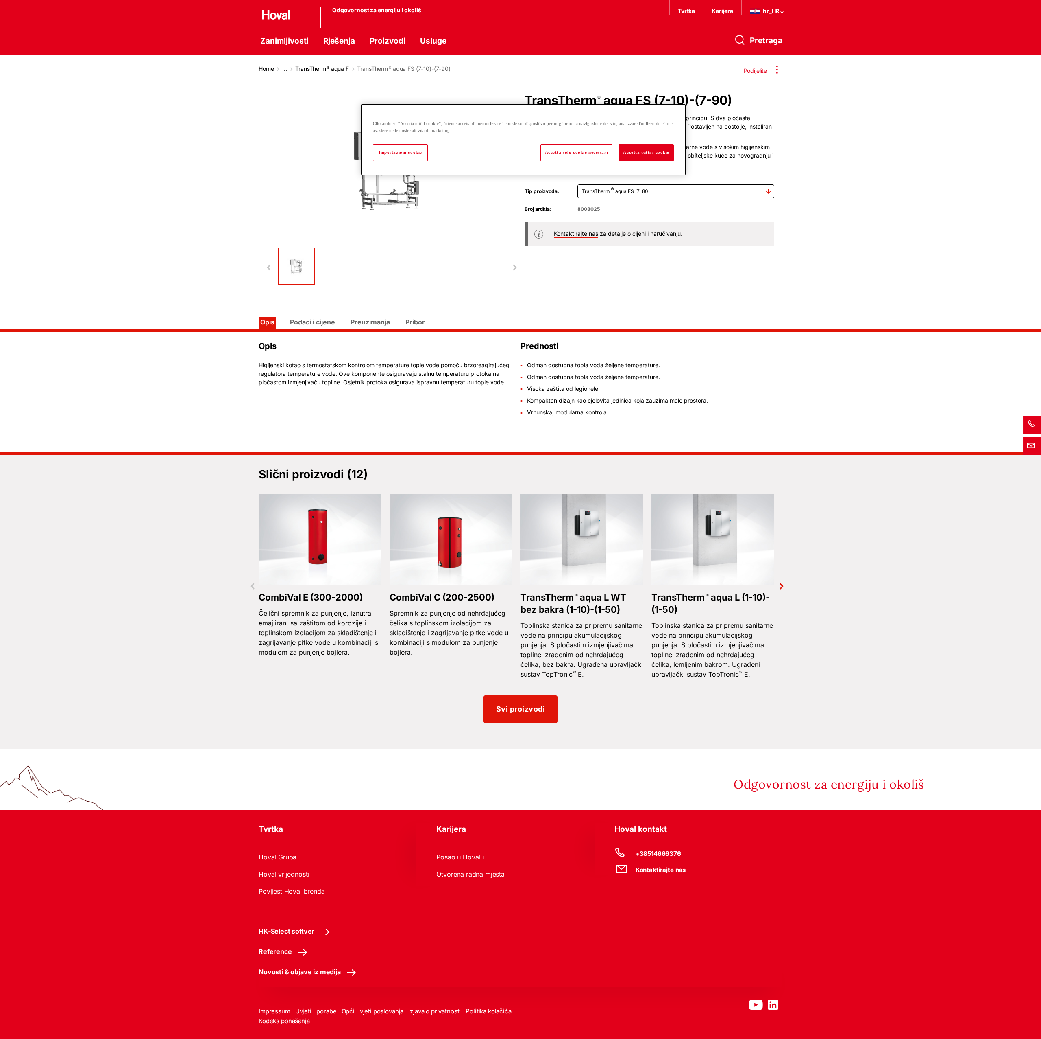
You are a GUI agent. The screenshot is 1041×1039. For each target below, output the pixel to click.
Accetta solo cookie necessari (576, 152)
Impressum (274, 1011)
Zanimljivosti (284, 41)
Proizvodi (387, 41)
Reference (275, 951)
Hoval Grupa (277, 857)
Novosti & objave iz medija (300, 972)
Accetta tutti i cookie (646, 152)
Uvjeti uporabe (316, 1011)
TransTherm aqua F (322, 68)
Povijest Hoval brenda (292, 891)
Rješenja (339, 41)
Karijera (722, 10)
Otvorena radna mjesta (470, 874)
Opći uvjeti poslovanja (373, 1011)
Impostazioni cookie (400, 152)
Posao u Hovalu (460, 857)
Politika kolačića (488, 1011)
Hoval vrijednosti (284, 874)
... (284, 68)
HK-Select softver (286, 931)
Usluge (433, 41)
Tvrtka (686, 10)
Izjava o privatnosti (434, 1011)
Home (266, 68)
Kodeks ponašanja (284, 1021)
